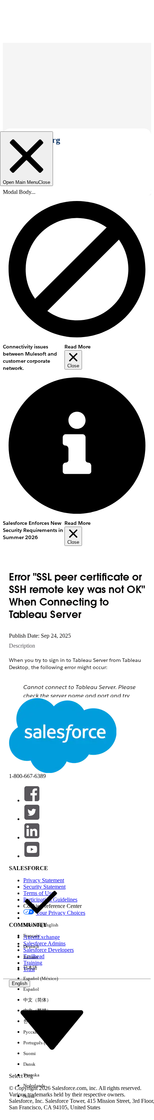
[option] (40, 907)
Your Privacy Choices (60, 913)
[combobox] (52, 1029)
